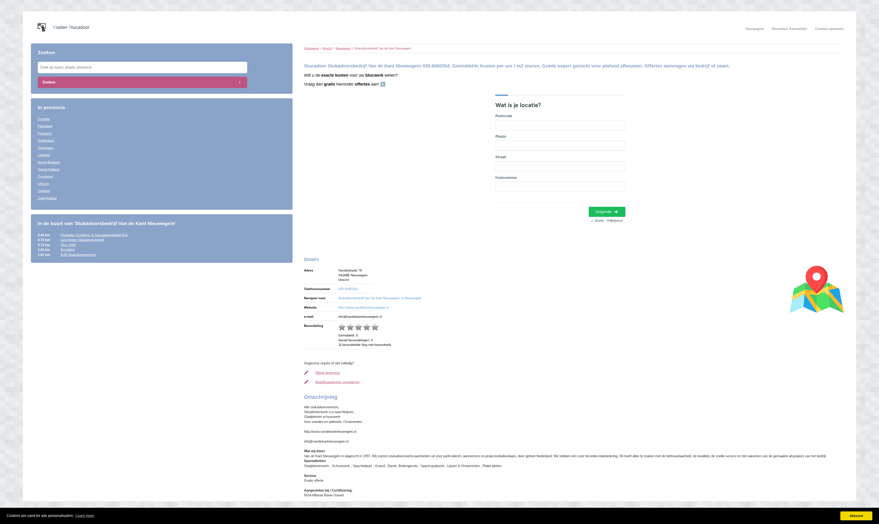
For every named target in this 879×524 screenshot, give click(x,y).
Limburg (44, 155)
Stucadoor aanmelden (789, 29)
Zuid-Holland (47, 198)
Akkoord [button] (856, 516)
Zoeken (48, 82)
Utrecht (43, 184)
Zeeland (44, 191)
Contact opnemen (829, 29)
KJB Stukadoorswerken (78, 255)
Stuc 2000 (68, 245)
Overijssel (45, 176)
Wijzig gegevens (327, 373)
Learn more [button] (85, 516)
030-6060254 (348, 289)
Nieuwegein (343, 48)
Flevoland (45, 126)
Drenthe (44, 119)
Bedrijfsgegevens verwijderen (337, 382)
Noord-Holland (48, 169)
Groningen (45, 148)
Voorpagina (754, 29)
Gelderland (46, 140)
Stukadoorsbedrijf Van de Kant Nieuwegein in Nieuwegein (379, 298)
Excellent (67, 250)
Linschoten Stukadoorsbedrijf (82, 240)
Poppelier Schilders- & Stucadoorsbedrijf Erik (94, 235)
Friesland (45, 133)
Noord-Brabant (49, 162)
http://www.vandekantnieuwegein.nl (363, 307)
